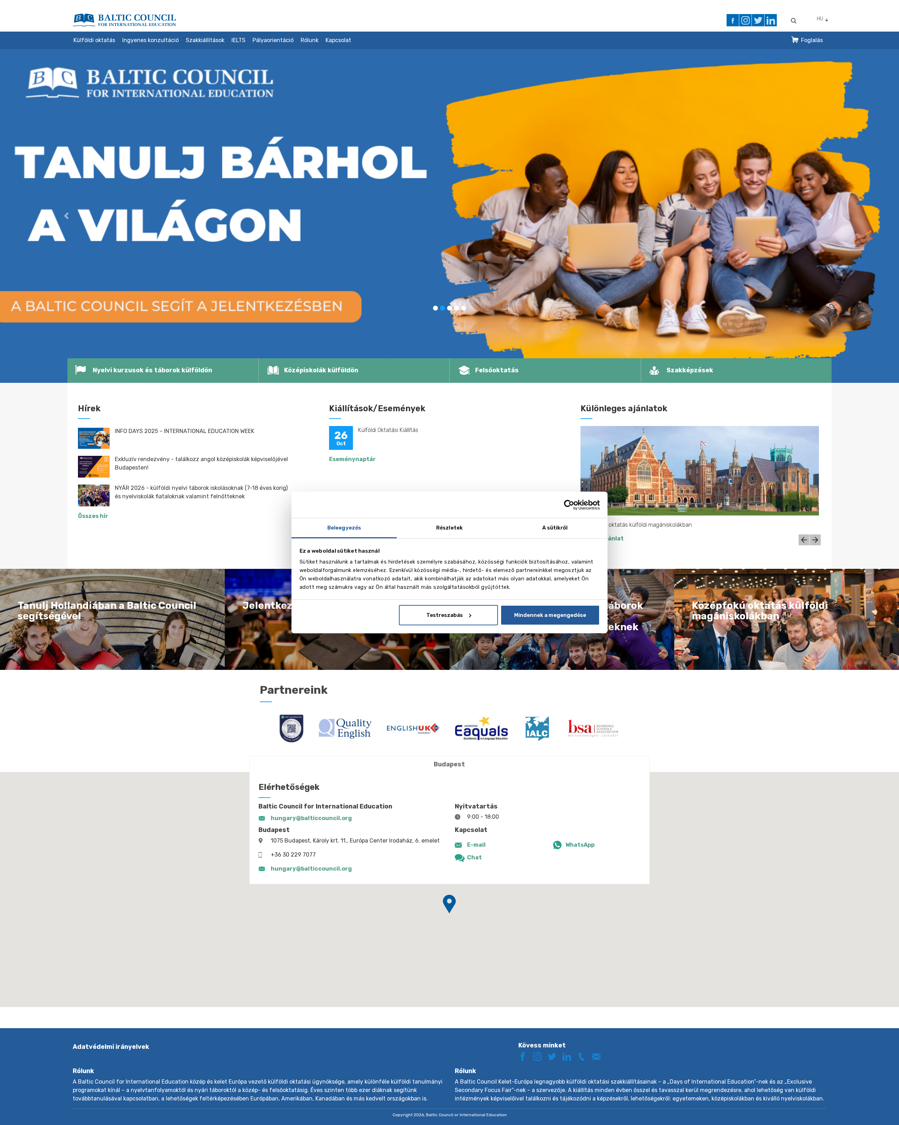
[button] (67, 216)
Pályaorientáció (273, 40)
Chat (474, 857)
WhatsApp (580, 844)
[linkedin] (771, 20)
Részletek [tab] (449, 528)
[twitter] (758, 20)
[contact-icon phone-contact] (584, 1056)
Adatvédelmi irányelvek (111, 1047)
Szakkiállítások (205, 40)
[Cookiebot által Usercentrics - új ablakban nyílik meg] (569, 505)
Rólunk (310, 40)
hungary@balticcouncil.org (311, 818)
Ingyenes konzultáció (150, 40)
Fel (868, 1106)
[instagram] (745, 20)
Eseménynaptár (352, 459)
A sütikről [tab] (555, 528)
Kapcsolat (338, 40)
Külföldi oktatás (94, 40)
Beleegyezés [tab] (344, 528)
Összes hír (93, 516)
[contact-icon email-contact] (598, 1056)
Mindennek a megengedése (550, 615)
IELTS (238, 40)
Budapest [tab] (449, 764)
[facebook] (733, 20)
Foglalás (812, 40)
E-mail (476, 844)
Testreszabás (444, 615)
